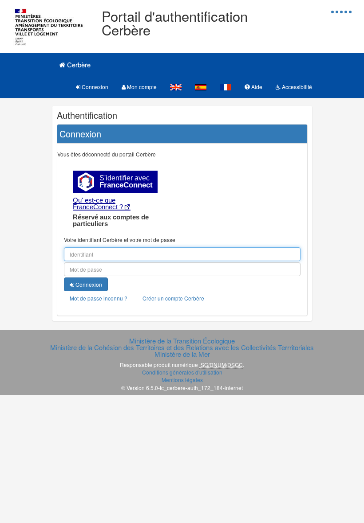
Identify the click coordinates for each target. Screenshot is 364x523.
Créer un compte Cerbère (173, 298)
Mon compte (141, 86)
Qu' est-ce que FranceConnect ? (98, 203)
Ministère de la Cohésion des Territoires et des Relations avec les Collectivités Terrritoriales (182, 347)
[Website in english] (175, 86)
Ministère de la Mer (182, 354)
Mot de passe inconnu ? (98, 298)
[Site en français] (225, 86)
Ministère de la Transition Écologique (182, 340)
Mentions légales (182, 379)
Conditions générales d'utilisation (182, 372)
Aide (256, 86)
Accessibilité (296, 86)
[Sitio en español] (200, 86)
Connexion (94, 86)
